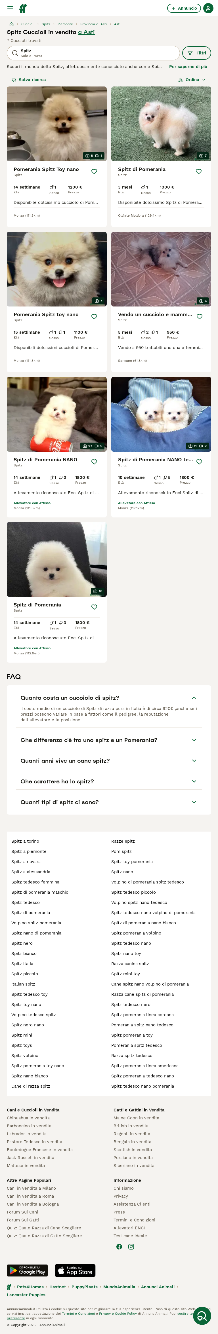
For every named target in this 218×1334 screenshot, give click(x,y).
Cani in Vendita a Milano (31, 1188)
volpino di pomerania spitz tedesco (147, 882)
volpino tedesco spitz (33, 1014)
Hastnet (57, 1286)
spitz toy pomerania (132, 861)
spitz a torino (25, 841)
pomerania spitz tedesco (136, 1045)
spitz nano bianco (29, 1076)
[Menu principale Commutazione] (10, 8)
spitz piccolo (24, 973)
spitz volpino (24, 1055)
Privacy (121, 1196)
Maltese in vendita (26, 1165)
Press (119, 1212)
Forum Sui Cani (22, 1212)
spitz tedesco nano (131, 943)
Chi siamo (124, 1188)
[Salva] (94, 171)
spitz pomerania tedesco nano (142, 1076)
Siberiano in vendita (134, 1165)
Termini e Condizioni (134, 1220)
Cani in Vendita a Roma (30, 1196)
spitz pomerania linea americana (145, 1065)
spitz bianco (24, 953)
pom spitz (121, 851)
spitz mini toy (125, 973)
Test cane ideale (130, 1235)
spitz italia (22, 963)
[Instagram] (131, 1246)
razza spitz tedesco (131, 1055)
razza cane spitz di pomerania (142, 994)
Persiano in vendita (133, 1157)
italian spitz (23, 984)
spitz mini (21, 1035)
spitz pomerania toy (132, 1035)
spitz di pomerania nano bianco (143, 922)
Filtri (201, 53)
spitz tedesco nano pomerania (142, 1086)
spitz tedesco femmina (35, 882)
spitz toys (21, 1045)
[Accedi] (208, 8)
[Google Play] (27, 1270)
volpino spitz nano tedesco (139, 902)
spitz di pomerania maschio (39, 892)
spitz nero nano (27, 1025)
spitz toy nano (26, 1004)
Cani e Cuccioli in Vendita (33, 1110)
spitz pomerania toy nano (37, 1065)
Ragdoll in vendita (132, 1133)
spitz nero (22, 943)
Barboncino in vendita (29, 1125)
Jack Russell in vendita (30, 1157)
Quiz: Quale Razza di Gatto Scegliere (44, 1235)
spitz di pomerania (30, 912)
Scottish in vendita (133, 1149)
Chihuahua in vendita (28, 1118)
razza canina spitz (130, 963)
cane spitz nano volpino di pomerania (150, 984)
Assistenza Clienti (132, 1204)
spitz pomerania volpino (136, 933)
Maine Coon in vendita (136, 1118)
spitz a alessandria (30, 871)
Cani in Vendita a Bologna (33, 1204)
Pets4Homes (30, 1286)
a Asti (86, 32)
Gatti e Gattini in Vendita (139, 1110)
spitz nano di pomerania (36, 933)
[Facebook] (119, 1246)
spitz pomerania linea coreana (142, 1014)
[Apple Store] (75, 1270)
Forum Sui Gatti (23, 1220)
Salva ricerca (32, 79)
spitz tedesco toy (29, 994)
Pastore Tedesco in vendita (34, 1141)
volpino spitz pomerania (36, 922)
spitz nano (122, 871)
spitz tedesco (25, 902)
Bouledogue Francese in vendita (40, 1149)
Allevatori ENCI (129, 1228)
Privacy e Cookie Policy (117, 1314)
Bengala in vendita (132, 1141)
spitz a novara (26, 861)
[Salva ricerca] (202, 1316)
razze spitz (123, 841)
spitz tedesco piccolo (133, 892)
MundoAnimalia (119, 1286)
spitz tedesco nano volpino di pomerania (153, 912)
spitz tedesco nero (130, 1004)
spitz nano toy (126, 953)
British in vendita (131, 1125)
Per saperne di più (188, 66)
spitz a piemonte (29, 851)
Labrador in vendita (27, 1133)
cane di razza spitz (30, 1086)
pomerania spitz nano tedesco (142, 1025)
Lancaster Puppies (26, 1294)
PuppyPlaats (85, 1286)
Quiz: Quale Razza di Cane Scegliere (44, 1228)
